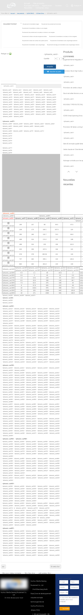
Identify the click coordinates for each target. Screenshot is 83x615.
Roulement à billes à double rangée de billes (34, 36)
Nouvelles (28, 8)
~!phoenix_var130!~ (8, 250)
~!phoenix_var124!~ (8, 240)
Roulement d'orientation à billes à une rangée (34, 28)
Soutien (58, 5)
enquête (50, 66)
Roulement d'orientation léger (31, 24)
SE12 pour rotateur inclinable (11, 573)
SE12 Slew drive (30, 573)
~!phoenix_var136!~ (8, 260)
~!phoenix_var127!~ (8, 245)
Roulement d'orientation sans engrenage (33, 44)
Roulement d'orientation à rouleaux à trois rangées (63, 36)
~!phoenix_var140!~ (8, 265)
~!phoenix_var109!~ (8, 226)
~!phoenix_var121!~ (8, 235)
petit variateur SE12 (45, 573)
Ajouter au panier (55, 72)
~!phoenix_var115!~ (8, 231)
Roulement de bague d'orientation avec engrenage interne (63, 44)
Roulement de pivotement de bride (51, 24)
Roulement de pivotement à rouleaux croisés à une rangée (38, 32)
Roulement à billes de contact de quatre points (35, 40)
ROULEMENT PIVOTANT (10, 24)
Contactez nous (42, 8)
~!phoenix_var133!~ (8, 255)
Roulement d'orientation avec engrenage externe (63, 40)
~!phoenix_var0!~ (8, 86)
